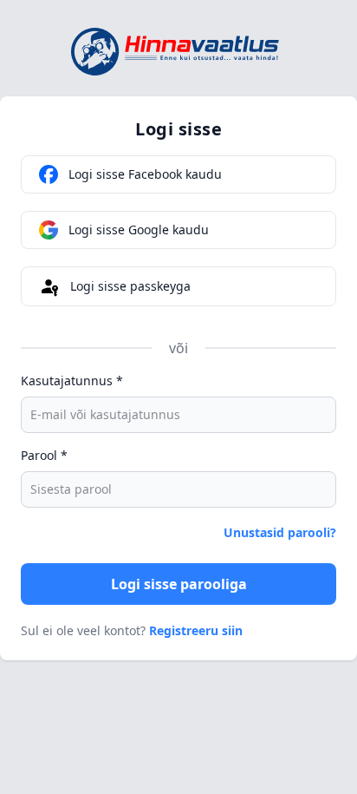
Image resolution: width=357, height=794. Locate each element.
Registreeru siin (196, 630)
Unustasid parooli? (280, 532)
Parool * (44, 455)
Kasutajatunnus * (72, 380)
